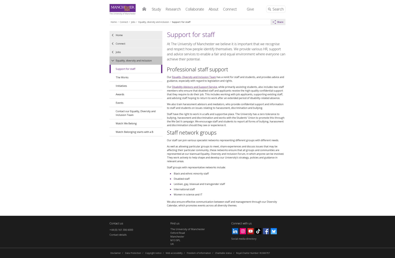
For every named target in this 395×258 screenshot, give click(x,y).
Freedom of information (199, 253)
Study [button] (156, 9)
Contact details (118, 234)
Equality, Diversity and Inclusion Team (194, 77)
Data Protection (133, 253)
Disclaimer (115, 253)
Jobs (133, 21)
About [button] (213, 9)
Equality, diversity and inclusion (153, 21)
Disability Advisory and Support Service (194, 87)
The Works (122, 77)
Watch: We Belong (126, 123)
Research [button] (173, 9)
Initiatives (121, 86)
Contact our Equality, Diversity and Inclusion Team (136, 113)
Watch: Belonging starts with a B (134, 132)
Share (280, 21)
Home (144, 9)
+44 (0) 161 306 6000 (121, 229)
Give (250, 9)
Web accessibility (174, 253)
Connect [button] (230, 9)
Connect (124, 21)
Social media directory (243, 238)
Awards (120, 94)
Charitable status (223, 253)
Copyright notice (153, 253)
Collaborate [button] (194, 9)
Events (119, 102)
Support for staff (181, 21)
